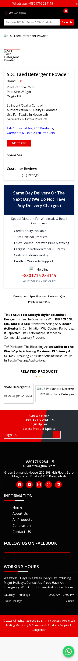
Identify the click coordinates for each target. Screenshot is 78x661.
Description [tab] (20, 296)
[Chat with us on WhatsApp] (68, 651)
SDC (20, 81)
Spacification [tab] (38, 296)
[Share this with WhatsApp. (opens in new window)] (12, 161)
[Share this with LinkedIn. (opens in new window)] (21, 161)
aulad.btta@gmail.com (39, 465)
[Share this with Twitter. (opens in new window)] (17, 161)
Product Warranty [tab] (39, 301)
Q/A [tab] (62, 296)
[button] (40, 396)
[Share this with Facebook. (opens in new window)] (8, 161)
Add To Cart (19, 143)
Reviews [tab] (53, 296)
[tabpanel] (39, 335)
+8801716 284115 (39, 275)
